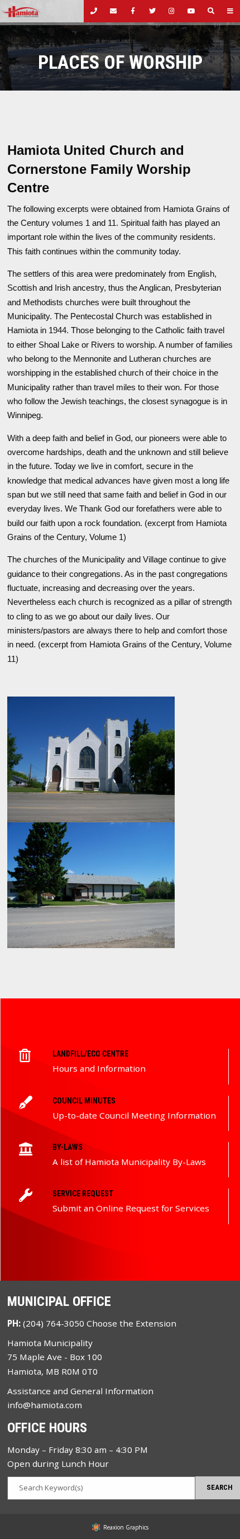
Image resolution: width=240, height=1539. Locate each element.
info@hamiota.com (44, 1404)
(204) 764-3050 (53, 1323)
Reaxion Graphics (125, 1527)
